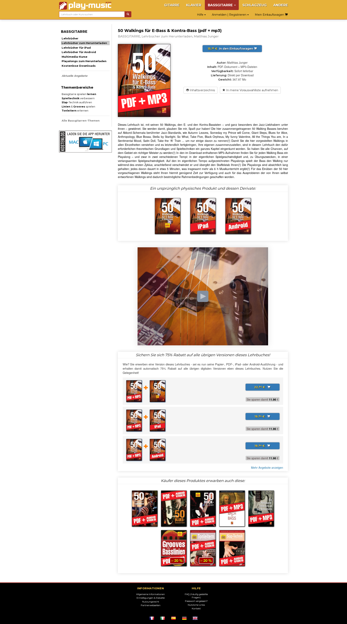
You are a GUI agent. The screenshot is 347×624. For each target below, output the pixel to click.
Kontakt (196, 608)
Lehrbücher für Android (79, 52)
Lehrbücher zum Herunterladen (84, 43)
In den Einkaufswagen (231, 48)
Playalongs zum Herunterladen (84, 61)
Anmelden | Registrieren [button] (229, 14)
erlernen (75, 110)
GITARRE (172, 5)
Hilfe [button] (200, 14)
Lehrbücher (70, 38)
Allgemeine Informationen (150, 594)
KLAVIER (193, 5)
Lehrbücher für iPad (76, 47)
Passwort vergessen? (196, 601)
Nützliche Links (196, 605)
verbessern (78, 98)
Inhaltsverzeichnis (202, 90)
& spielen (78, 106)
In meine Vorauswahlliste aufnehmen (251, 90)
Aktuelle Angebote (74, 75)
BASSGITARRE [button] (221, 5)
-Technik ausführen (77, 102)
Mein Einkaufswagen (270, 14)
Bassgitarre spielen (79, 94)
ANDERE (280, 5)
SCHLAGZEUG (254, 5)
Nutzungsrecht (150, 601)
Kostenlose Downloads (78, 65)
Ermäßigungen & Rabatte (151, 597)
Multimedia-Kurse (74, 56)
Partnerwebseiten (150, 605)
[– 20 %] (173, 548)
